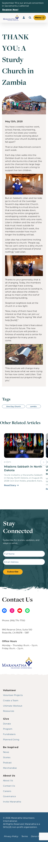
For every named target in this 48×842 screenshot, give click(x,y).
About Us (8, 780)
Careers (7, 791)
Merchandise (10, 768)
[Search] (30, 17)
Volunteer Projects (13, 695)
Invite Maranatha (12, 801)
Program (7, 728)
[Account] (23, 17)
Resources (8, 711)
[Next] (43, 462)
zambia (33, 406)
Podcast (7, 762)
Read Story (10, 485)
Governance (9, 796)
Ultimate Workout (12, 705)
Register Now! (10, 9)
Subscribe (13, 572)
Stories (6, 757)
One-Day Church (13, 406)
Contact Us (9, 785)
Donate (7, 723)
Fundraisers (9, 734)
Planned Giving (11, 739)
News (6, 752)
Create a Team (10, 700)
